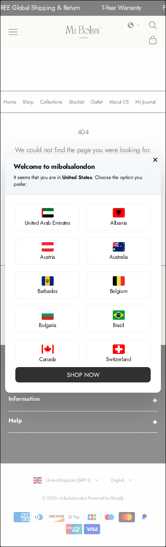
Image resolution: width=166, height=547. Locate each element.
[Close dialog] (155, 160)
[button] (47, 217)
